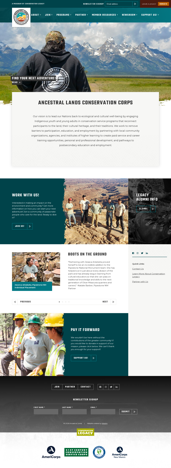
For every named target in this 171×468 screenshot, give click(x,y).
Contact (86, 387)
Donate (163, 4)
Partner (70, 387)
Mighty (105, 423)
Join (57, 387)
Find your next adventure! (34, 80)
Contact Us (138, 269)
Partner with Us (140, 281)
